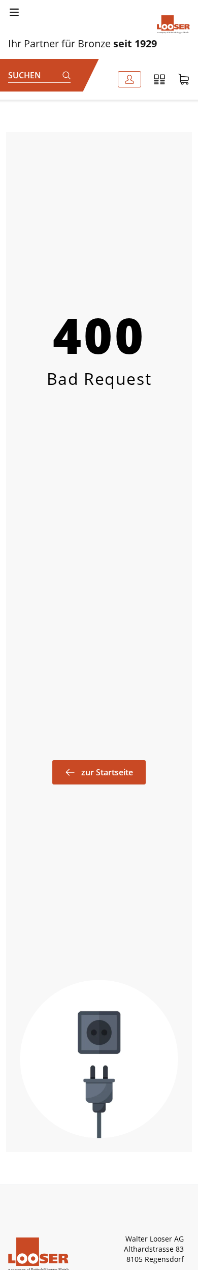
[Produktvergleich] (159, 79)
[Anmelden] (129, 79)
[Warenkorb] (184, 79)
